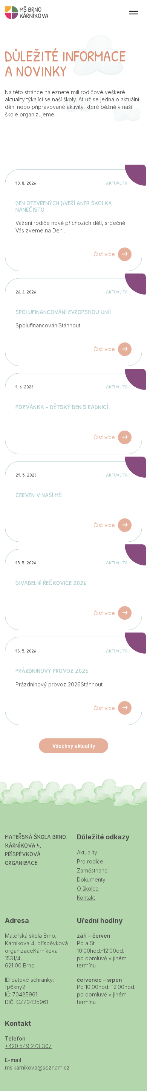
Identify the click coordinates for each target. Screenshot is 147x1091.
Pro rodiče (90, 861)
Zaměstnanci (93, 870)
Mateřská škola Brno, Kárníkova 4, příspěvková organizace (26, 12)
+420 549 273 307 (28, 1046)
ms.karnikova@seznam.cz (37, 1067)
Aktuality (87, 852)
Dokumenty (91, 879)
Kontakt (86, 897)
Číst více (104, 254)
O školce (88, 888)
